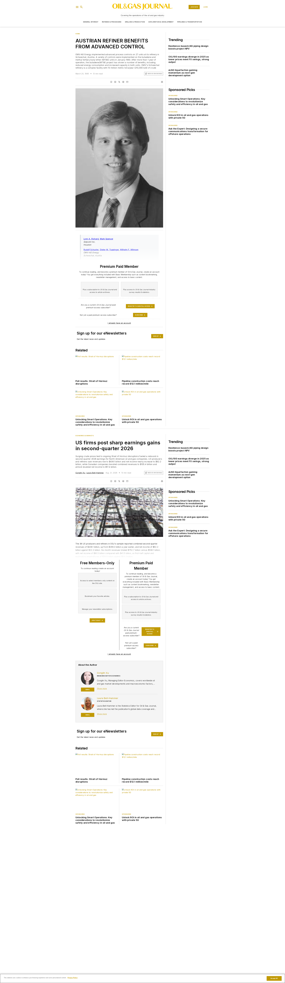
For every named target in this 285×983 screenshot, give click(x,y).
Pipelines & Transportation (189, 22)
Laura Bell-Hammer (95, 473)
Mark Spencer (106, 239)
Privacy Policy (72, 978)
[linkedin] (115, 82)
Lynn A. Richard (91, 239)
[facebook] (111, 82)
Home (77, 34)
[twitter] (119, 82)
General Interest (90, 22)
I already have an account (119, 323)
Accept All (274, 978)
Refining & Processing (111, 22)
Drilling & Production (135, 22)
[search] (81, 7)
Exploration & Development (161, 22)
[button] (77, 7)
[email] (127, 82)
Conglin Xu (80, 473)
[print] (162, 82)
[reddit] (123, 82)
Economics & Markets (84, 435)
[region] (142, 978)
